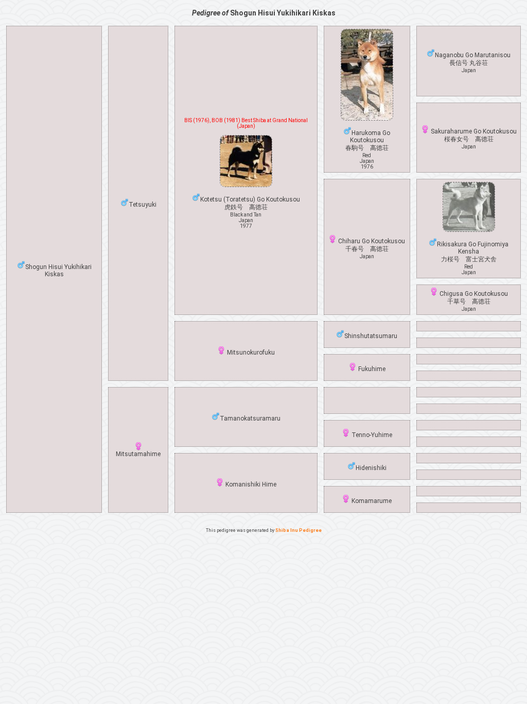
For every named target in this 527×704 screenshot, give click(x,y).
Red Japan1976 (367, 161)
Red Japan (469, 269)
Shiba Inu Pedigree (298, 530)
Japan (469, 70)
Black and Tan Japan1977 (245, 220)
